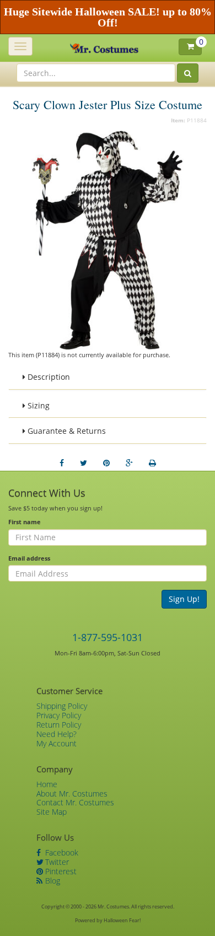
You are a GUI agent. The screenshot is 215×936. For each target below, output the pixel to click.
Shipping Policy (61, 706)
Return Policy (58, 724)
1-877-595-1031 (107, 637)
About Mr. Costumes (72, 793)
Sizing (37, 405)
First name (24, 522)
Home (46, 784)
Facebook (60, 852)
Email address (29, 558)
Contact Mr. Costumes (75, 802)
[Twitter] (83, 463)
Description (47, 377)
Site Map (51, 811)
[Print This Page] (152, 463)
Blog (51, 880)
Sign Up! (184, 599)
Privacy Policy (58, 715)
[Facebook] (61, 463)
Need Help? (56, 734)
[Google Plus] (129, 463)
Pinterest (60, 871)
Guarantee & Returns (65, 431)
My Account (56, 743)
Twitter (56, 862)
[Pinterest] (106, 463)
